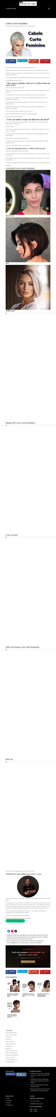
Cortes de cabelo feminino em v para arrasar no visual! (19, 939)
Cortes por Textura (18, 26)
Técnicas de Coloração (11, 1055)
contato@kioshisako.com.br (36, 1103)
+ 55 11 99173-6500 (34, 1101)
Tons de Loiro (9, 1057)
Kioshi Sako (10, 26)
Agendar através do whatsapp (15, 921)
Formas (8, 1102)
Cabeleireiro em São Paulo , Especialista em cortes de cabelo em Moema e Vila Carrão (27, 935)
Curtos (25, 26)
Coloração (9, 1100)
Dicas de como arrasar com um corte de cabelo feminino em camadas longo (25, 940)
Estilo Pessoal (9, 1041)
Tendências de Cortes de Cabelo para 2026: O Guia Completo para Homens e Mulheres (27, 937)
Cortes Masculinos (10, 1032)
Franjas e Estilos (9, 1044)
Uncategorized (9, 1062)
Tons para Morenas (10, 1059)
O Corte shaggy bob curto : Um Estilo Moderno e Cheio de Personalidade (24, 942)
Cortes (8, 1098)
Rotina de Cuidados (10, 1053)
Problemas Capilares (10, 1050)
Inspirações (8, 1046)
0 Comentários (31, 26)
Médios (7, 1048)
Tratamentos (10, 1105)
